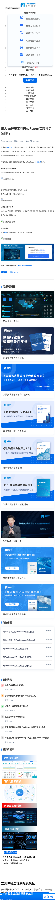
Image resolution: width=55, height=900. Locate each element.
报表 (5, 232)
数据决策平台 (33, 62)
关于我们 (30, 110)
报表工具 (38, 162)
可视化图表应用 (33, 40)
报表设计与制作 (33, 25)
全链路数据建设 (33, 18)
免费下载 (30, 80)
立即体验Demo (10, 852)
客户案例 (30, 70)
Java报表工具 (10, 147)
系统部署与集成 (33, 55)
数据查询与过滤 (33, 33)
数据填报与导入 (33, 47)
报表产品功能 (30, 12)
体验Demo (14, 272)
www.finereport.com (25, 265)
